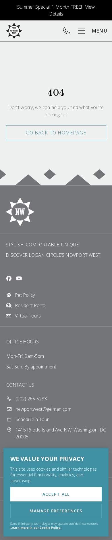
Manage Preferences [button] (56, 511)
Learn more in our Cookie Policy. (35, 528)
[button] (92, 30)
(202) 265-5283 (69, 31)
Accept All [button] (56, 494)
